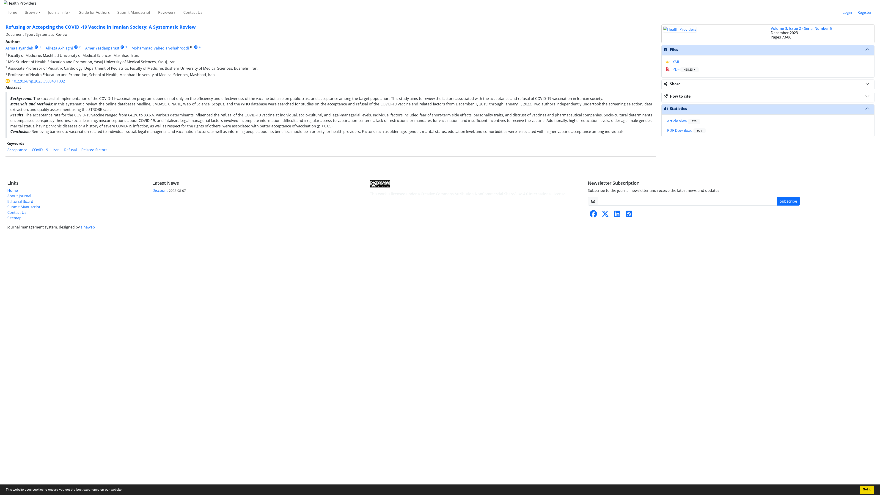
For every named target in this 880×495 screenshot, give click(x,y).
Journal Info (58, 12)
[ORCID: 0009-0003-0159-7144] (36, 47)
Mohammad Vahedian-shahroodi (160, 48)
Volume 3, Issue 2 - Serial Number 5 (801, 28)
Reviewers (167, 12)
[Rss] (629, 215)
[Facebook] (593, 215)
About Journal (19, 195)
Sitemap (14, 217)
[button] (124, 490)
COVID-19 (40, 149)
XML (676, 61)
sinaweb (88, 227)
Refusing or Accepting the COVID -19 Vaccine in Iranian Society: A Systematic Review (101, 27)
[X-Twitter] (605, 215)
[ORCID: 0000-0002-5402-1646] (196, 47)
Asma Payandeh (19, 48)
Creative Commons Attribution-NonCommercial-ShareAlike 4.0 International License (493, 193)
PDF (683, 69)
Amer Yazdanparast (102, 48)
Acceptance (17, 149)
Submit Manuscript (133, 12)
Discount (160, 190)
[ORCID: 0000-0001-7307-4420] (122, 47)
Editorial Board (20, 201)
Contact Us (192, 12)
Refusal (70, 149)
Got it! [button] (867, 489)
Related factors (94, 149)
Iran (56, 149)
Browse (31, 12)
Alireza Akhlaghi (59, 48)
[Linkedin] (617, 215)
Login (847, 12)
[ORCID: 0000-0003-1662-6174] (76, 47)
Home (12, 12)
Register (865, 12)
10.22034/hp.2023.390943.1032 (38, 81)
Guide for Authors (94, 12)
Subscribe (788, 201)
